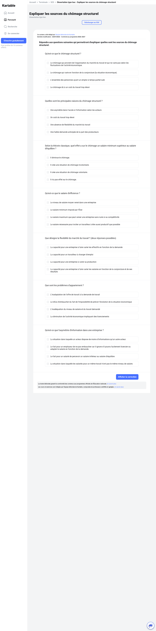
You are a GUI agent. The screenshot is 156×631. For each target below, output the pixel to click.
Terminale (43, 2)
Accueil (11, 13)
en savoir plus (111, 384)
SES (52, 2)
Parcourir (12, 20)
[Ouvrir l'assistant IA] (150, 625)
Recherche (12, 26)
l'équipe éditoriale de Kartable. (65, 34)
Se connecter (13, 33)
